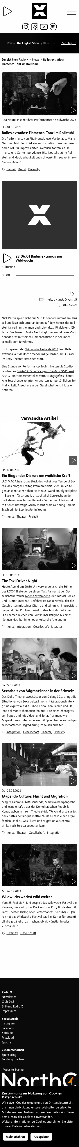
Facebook (8, 1028)
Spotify (6, 1042)
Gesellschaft (41, 626)
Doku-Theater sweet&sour (24, 697)
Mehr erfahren (15, 1137)
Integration (24, 626)
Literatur (56, 626)
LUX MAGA (9, 481)
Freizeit (11, 169)
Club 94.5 (8, 1002)
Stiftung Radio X (12, 1006)
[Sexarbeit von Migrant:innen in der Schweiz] (39, 659)
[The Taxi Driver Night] (39, 549)
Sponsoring (9, 1055)
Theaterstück (39, 811)
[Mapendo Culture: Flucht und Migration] (39, 764)
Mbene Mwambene (37, 596)
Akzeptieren (41, 1137)
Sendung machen (13, 1059)
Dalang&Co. (55, 697)
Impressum (9, 1011)
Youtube (7, 1033)
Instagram (8, 1023)
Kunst (22, 169)
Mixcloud (8, 1038)
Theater (21, 516)
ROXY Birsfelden (17, 591)
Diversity (34, 169)
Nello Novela (55, 601)
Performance (15, 139)
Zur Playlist (68, 43)
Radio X (23, 60)
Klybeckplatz (68, 491)
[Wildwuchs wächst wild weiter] (39, 865)
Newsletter (9, 997)
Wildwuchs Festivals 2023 (41, 349)
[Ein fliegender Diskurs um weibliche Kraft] (39, 443)
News (35, 60)
